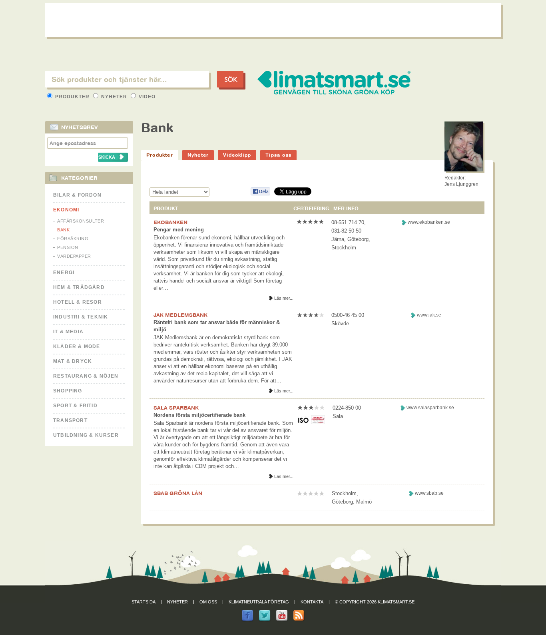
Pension (67, 247)
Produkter (72, 97)
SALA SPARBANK (176, 407)
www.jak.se (429, 315)
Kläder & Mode (76, 346)
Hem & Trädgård (79, 287)
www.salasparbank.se (430, 407)
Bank (63, 229)
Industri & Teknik (80, 317)
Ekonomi (66, 210)
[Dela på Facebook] (260, 194)
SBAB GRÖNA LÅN (177, 493)
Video (146, 97)
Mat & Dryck (72, 361)
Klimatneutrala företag (259, 601)
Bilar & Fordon (77, 195)
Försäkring (73, 238)
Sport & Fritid (75, 405)
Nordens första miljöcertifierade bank (199, 415)
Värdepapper (74, 256)
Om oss (208, 601)
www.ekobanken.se (429, 222)
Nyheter (114, 97)
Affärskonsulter (80, 221)
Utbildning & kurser (86, 435)
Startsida (143, 601)
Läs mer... (283, 298)
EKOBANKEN (170, 222)
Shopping (67, 391)
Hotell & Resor (77, 302)
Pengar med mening (178, 230)
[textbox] (127, 79)
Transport (70, 420)
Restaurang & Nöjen (86, 376)
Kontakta (312, 601)
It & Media (68, 331)
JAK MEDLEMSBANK (180, 315)
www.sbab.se (429, 493)
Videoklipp (237, 155)
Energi (63, 272)
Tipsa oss (278, 155)
